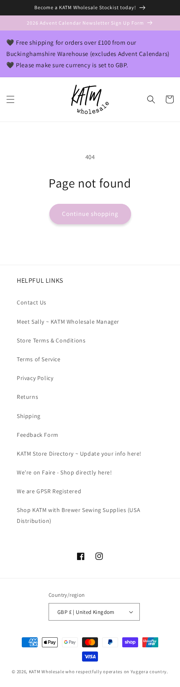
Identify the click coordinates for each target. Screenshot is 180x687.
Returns (27, 397)
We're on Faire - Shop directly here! (64, 472)
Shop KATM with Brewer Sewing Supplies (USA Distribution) (78, 515)
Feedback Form (38, 435)
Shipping (29, 416)
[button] (10, 99)
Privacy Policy (35, 378)
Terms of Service (39, 359)
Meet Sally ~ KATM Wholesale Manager (68, 321)
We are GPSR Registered (49, 491)
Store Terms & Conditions (51, 340)
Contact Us (31, 302)
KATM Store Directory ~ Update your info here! (79, 453)
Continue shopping (90, 214)
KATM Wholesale (46, 671)
